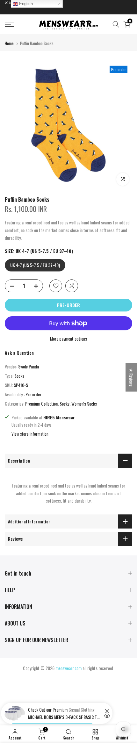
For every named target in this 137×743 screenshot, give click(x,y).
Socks (19, 375)
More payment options (68, 338)
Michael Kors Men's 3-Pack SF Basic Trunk (64, 717)
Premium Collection (41, 403)
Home (9, 43)
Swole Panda (28, 366)
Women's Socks (84, 403)
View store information (29, 434)
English (25, 3)
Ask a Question (19, 352)
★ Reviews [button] (131, 377)
